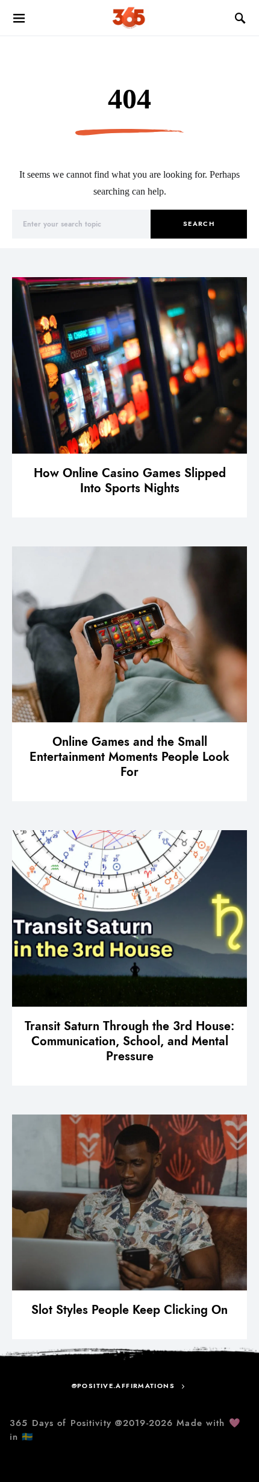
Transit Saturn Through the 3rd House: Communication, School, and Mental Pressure (129, 1041)
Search (198, 223)
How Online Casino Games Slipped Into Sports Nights (130, 480)
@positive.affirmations (123, 1385)
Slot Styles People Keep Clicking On (129, 1309)
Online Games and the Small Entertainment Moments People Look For (129, 756)
